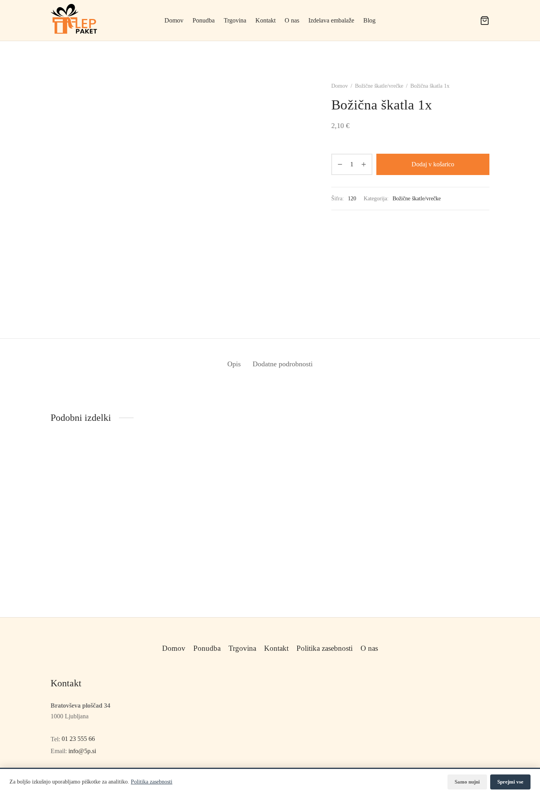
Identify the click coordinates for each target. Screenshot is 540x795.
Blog (369, 20)
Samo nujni (467, 782)
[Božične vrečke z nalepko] (101, 511)
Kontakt (265, 20)
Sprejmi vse (510, 782)
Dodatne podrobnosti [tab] (283, 364)
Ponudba (204, 20)
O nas (292, 20)
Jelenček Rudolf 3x (413, 598)
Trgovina (235, 20)
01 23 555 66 (78, 738)
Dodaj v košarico (433, 164)
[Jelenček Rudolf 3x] (439, 524)
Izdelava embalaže (331, 20)
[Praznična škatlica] (213, 524)
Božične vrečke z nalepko (83, 572)
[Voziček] (484, 20)
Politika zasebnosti (324, 648)
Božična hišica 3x (298, 598)
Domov (173, 20)
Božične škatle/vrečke (379, 86)
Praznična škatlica (185, 598)
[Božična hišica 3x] (326, 524)
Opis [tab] (234, 364)
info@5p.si (82, 751)
